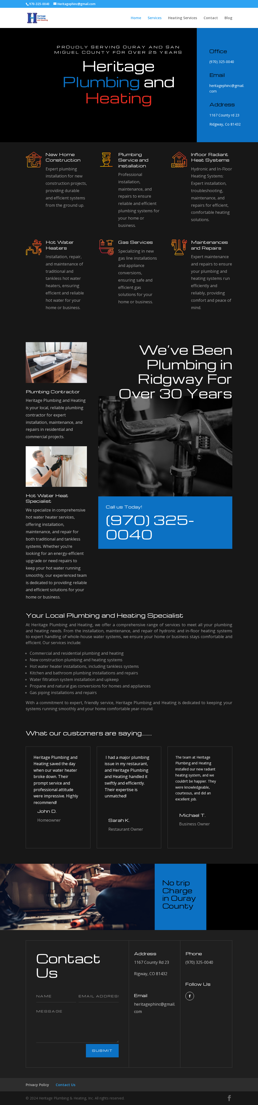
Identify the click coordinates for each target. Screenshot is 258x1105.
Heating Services (182, 18)
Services (155, 18)
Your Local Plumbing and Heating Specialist (104, 615)
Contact (211, 18)
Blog (228, 18)
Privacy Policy (37, 1084)
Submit (102, 1050)
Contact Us (68, 965)
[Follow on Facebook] (189, 996)
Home (136, 18)
